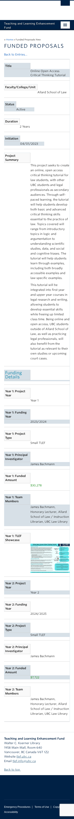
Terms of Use (42, 807)
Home (9, 39)
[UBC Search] (65, 5)
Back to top (12, 769)
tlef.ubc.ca (23, 756)
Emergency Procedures (17, 807)
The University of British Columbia (27, 8)
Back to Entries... (15, 54)
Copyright (58, 807)
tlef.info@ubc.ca (24, 761)
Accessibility (11, 812)
